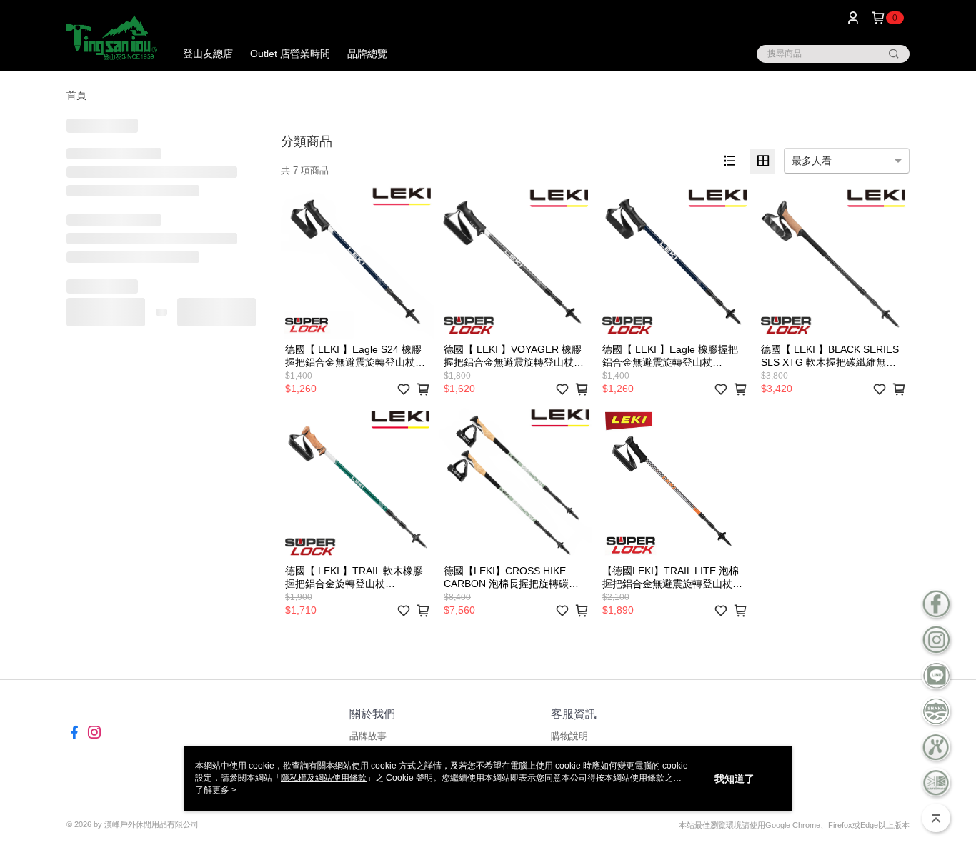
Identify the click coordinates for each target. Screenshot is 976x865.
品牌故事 (368, 736)
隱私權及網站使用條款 (324, 778)
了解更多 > (215, 790)
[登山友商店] (111, 37)
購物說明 (569, 736)
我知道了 (734, 778)
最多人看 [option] (812, 160)
